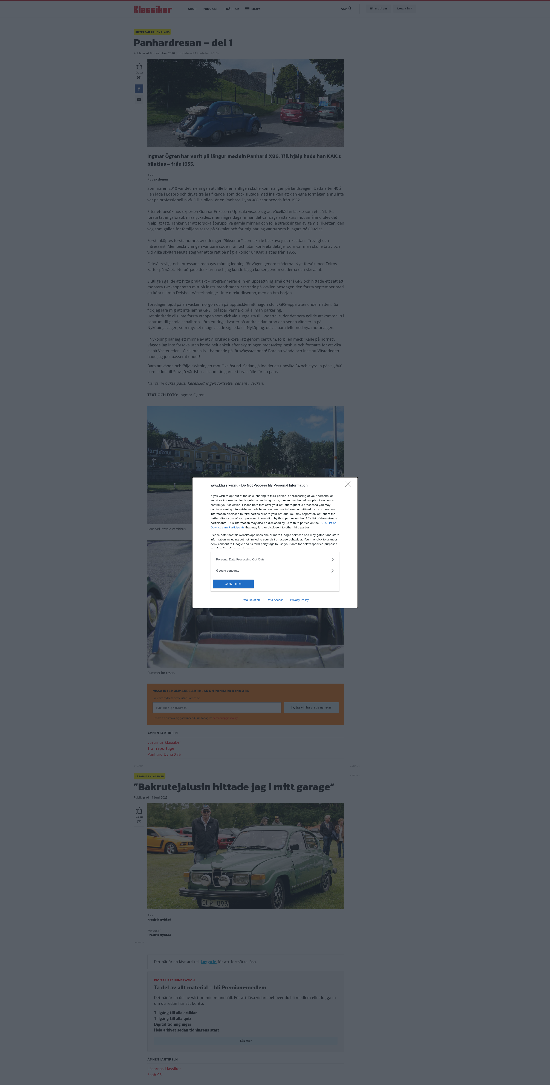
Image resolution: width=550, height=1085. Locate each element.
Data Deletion (250, 599)
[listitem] (275, 559)
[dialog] (275, 542)
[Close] (349, 486)
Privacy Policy (299, 599)
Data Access (275, 599)
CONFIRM (233, 584)
